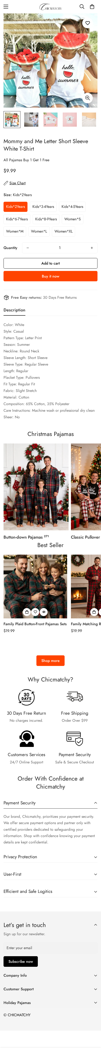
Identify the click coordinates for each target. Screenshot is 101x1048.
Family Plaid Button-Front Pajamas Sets (35, 624)
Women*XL (63, 231)
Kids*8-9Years (46, 219)
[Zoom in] (87, 98)
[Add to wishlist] (87, 23)
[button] (92, 6)
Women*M (14, 231)
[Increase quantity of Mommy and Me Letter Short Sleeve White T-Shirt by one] (91, 248)
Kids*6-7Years (17, 219)
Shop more (50, 660)
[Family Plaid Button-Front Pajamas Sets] (35, 586)
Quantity (10, 247)
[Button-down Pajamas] (36, 486)
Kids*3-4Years (43, 206)
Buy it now (50, 276)
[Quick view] (44, 612)
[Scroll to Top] (92, 1023)
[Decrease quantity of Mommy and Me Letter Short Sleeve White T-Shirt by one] (27, 248)
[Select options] (27, 612)
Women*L (39, 231)
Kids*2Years (15, 206)
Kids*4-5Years (72, 206)
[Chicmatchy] (50, 6)
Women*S (72, 219)
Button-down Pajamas (26, 537)
